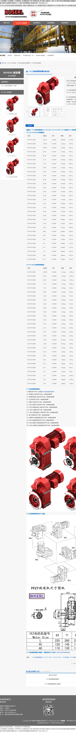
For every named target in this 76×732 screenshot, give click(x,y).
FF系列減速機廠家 (36, 63)
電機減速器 (17, 55)
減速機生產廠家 (40, 55)
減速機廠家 (50, 55)
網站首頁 (6, 23)
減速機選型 (65, 23)
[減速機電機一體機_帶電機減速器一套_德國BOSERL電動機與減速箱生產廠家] (28, 18)
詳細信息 (30, 125)
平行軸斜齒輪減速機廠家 (23, 63)
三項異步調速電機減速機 (62, 652)
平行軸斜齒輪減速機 (48, 391)
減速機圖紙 (51, 23)
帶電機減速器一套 (28, 55)
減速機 (9, 55)
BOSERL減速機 (21, 23)
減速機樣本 (37, 23)
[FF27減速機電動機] (34, 116)
